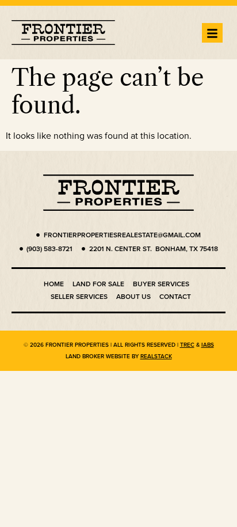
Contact (175, 296)
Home (54, 284)
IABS (207, 344)
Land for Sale (98, 284)
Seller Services (79, 296)
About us (133, 296)
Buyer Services (161, 284)
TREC (187, 344)
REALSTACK (156, 356)
